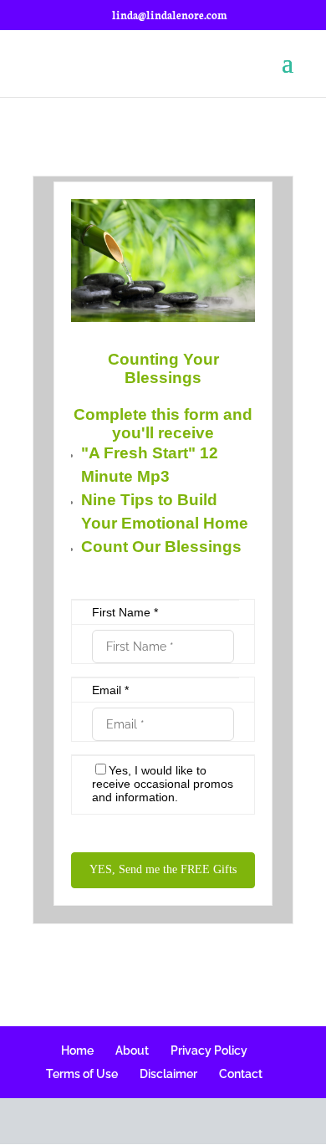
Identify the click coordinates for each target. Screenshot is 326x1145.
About (132, 1050)
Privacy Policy (209, 1050)
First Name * (125, 612)
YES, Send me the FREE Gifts (163, 869)
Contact (240, 1074)
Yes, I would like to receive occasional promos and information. (162, 784)
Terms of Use (82, 1074)
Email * (110, 690)
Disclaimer (168, 1074)
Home (77, 1050)
